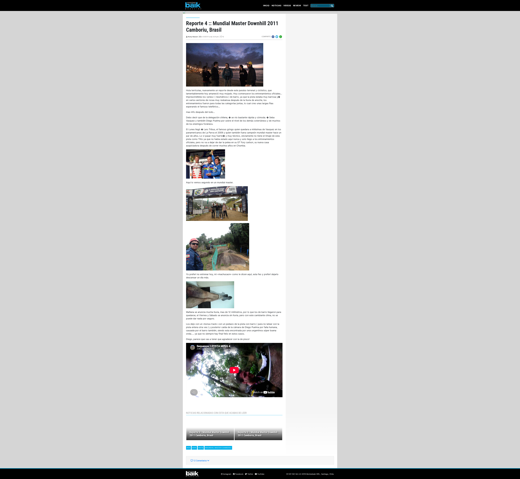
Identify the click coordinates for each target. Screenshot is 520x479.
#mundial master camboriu (218, 448)
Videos (287, 5)
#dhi (194, 448)
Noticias (276, 5)
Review (297, 5)
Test (305, 5)
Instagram (226, 474)
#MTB (200, 448)
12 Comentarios (200, 460)
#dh (188, 448)
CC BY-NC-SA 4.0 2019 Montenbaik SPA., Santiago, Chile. (310, 474)
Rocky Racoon (193, 37)
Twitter (250, 474)
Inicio (266, 5)
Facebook (239, 474)
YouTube (260, 474)
